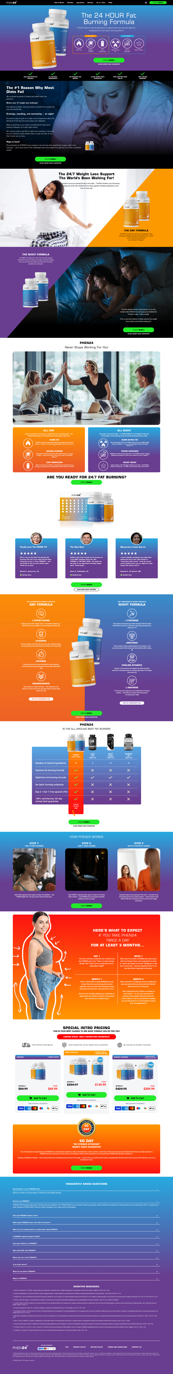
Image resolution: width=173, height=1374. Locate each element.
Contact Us (136, 1347)
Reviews (90, 2)
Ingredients (80, 2)
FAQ (66, 1347)
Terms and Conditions (117, 1347)
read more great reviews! (86, 589)
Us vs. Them (100, 2)
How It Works (59, 2)
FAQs (110, 2)
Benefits (70, 2)
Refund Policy (97, 1347)
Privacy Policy (79, 1347)
